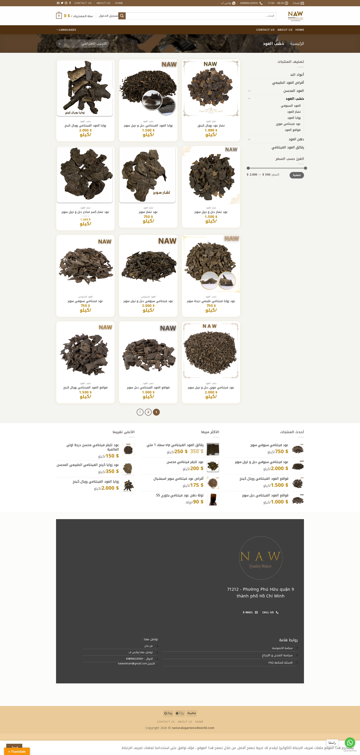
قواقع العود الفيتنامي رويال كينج (85, 388)
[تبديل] (249, 90)
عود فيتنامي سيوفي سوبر (85, 301)
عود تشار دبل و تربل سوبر (211, 212)
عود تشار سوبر (148, 212)
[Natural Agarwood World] (293, 15)
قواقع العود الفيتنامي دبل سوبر (148, 388)
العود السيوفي (291, 106)
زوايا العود (294, 118)
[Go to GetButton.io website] (350, 750)
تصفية (297, 175)
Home (119, 3)
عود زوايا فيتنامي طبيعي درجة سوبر (211, 301)
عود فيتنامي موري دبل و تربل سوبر (211, 388)
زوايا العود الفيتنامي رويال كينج (85, 126)
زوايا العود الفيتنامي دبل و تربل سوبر (148, 126)
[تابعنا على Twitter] (62, 3)
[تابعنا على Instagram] (66, 3)
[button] (108, 16)
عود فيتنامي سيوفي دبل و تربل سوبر (148, 301)
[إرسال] (121, 15)
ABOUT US (103, 3)
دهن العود (296, 139)
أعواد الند (297, 74)
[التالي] (140, 412)
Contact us (83, 3)
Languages (67, 29)
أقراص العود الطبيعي (288, 82)
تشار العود (294, 112)
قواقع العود (293, 130)
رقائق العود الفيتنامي (288, 147)
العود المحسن (294, 90)
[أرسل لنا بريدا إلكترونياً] (58, 3)
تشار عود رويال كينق (211, 126)
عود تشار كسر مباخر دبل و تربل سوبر (85, 212)
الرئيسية (297, 43)
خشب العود (295, 98)
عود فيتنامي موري (288, 124)
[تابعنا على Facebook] (70, 3)
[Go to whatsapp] (350, 742)
